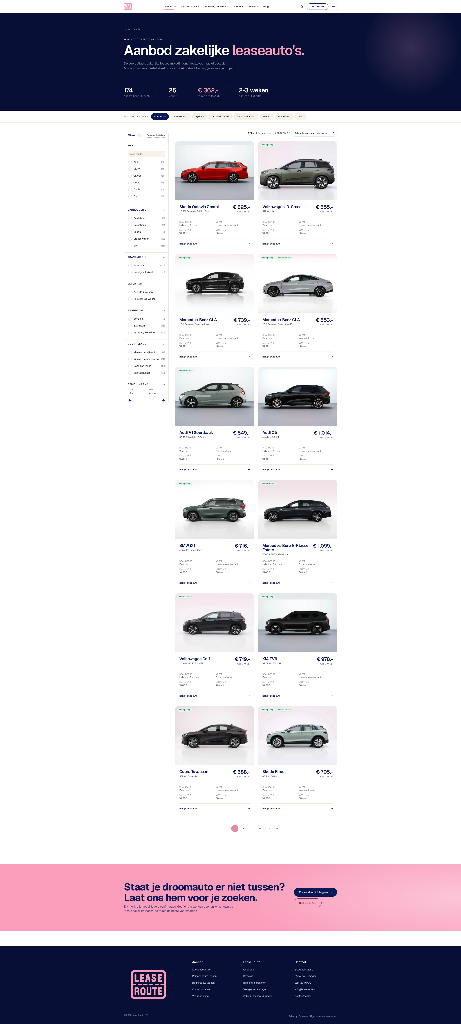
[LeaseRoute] (128, 6)
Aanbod (168, 6)
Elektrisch (181, 116)
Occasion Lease (201, 989)
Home (127, 29)
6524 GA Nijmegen (306, 976)
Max (151, 390)
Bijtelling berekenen (216, 6)
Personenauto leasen (204, 976)
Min (132, 390)
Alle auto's (160, 116)
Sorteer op (282, 133)
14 (260, 828)
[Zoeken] (301, 6)
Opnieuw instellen (156, 135)
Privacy (293, 1016)
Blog (266, 6)
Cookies (303, 1016)
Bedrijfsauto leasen (203, 982)
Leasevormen (189, 6)
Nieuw (266, 116)
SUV (300, 116)
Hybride (199, 116)
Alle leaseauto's (201, 969)
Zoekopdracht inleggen (315, 892)
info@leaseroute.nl (305, 989)
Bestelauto (284, 116)
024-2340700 (317, 6)
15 (268, 828)
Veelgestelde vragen (255, 989)
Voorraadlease (247, 116)
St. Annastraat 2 (304, 969)
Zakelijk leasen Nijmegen (257, 996)
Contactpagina (303, 996)
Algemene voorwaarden (323, 1016)
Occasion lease (220, 116)
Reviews (253, 6)
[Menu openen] (333, 6)
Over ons (238, 6)
